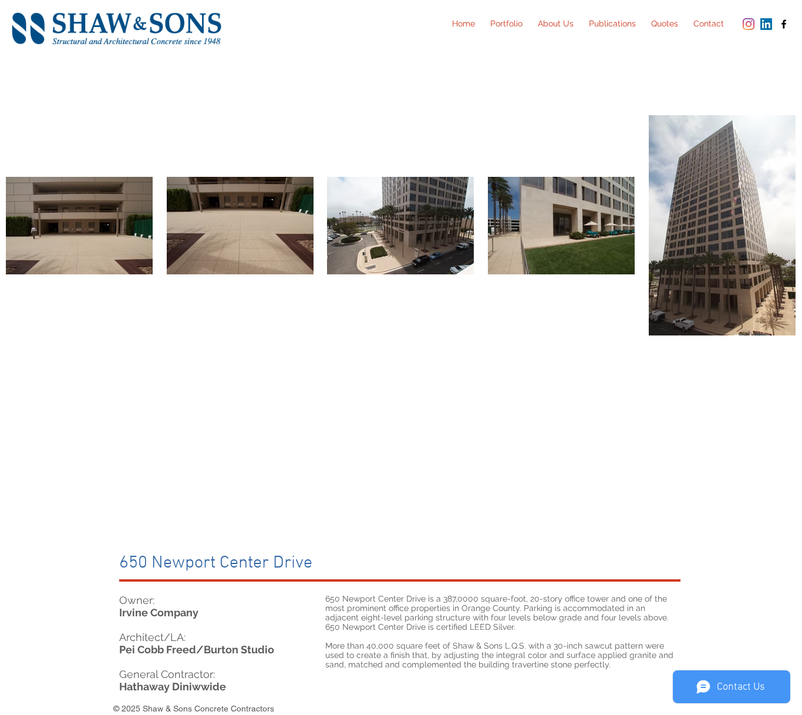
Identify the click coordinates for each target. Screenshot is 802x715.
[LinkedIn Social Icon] (766, 24)
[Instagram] (748, 24)
